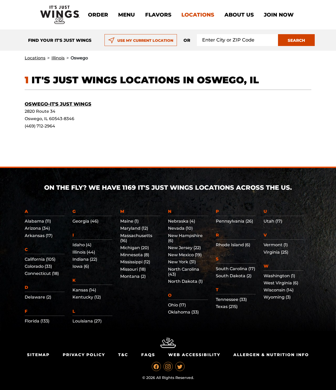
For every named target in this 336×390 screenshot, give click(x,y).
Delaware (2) (38, 297)
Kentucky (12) (86, 297)
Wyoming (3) (277, 297)
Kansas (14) (84, 290)
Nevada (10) (180, 228)
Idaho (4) (81, 244)
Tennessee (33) (231, 299)
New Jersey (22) (184, 247)
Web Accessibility (194, 354)
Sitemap (38, 354)
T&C (123, 354)
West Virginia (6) (281, 282)
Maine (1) (129, 221)
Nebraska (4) (181, 221)
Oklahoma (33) (183, 312)
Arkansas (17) (38, 235)
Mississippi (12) (135, 261)
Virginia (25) (276, 252)
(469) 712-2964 (40, 126)
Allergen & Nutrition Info (271, 354)
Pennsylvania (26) (234, 221)
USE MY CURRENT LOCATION (145, 40)
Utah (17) (273, 221)
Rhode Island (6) (233, 244)
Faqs (148, 354)
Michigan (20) (134, 247)
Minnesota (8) (134, 254)
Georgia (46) (85, 221)
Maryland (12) (134, 228)
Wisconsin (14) (278, 290)
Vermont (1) (276, 244)
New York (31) (182, 261)
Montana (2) (133, 276)
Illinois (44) (83, 252)
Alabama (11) (38, 221)
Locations (197, 15)
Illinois (58, 57)
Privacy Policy (84, 354)
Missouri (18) (133, 269)
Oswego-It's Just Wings (58, 104)
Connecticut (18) (42, 273)
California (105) (40, 259)
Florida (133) (37, 321)
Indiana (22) (84, 259)
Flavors (158, 15)
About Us (239, 15)
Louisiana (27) (87, 321)
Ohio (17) (177, 304)
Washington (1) (279, 275)
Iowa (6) (80, 266)
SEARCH (296, 40)
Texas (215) (227, 306)
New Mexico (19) (185, 254)
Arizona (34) (37, 228)
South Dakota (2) (233, 275)
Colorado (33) (38, 266)
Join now (279, 15)
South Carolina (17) (235, 268)
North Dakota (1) (185, 281)
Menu (126, 15)
